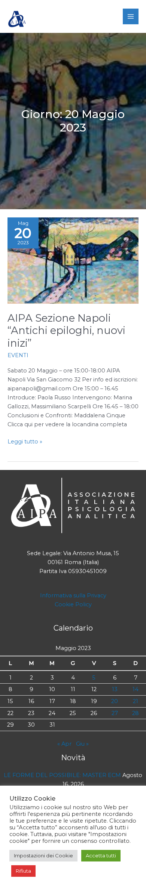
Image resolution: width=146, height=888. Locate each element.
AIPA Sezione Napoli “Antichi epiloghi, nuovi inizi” (66, 330)
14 (136, 689)
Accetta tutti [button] (101, 855)
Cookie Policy (73, 604)
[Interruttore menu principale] (131, 16)
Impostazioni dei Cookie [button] (43, 855)
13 (115, 689)
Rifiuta (23, 871)
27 (115, 713)
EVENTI (17, 355)
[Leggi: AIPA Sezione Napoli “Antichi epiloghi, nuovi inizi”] (73, 260)
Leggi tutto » (24, 442)
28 (135, 713)
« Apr (64, 743)
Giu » (82, 743)
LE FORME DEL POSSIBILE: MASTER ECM (62, 775)
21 (135, 701)
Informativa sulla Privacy (73, 595)
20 (114, 701)
